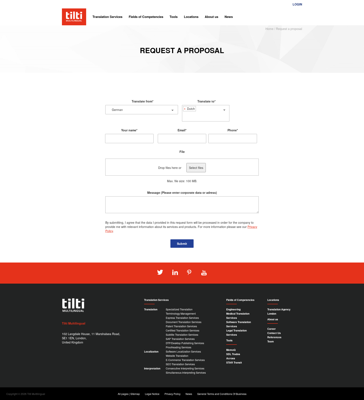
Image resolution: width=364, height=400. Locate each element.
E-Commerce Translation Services (185, 360)
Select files (196, 168)
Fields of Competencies (146, 16)
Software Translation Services (238, 324)
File (182, 151)
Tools (174, 16)
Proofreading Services (178, 347)
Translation (150, 309)
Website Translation (177, 355)
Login (297, 4)
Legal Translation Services (236, 333)
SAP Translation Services (180, 339)
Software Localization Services (183, 351)
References (274, 337)
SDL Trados (233, 354)
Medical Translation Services (237, 316)
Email (182, 130)
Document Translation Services (183, 322)
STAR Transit (234, 362)
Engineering (233, 309)
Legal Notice (152, 394)
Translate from (142, 101)
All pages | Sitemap (129, 394)
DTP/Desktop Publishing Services (185, 343)
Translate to (206, 101)
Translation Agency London (278, 311)
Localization (151, 351)
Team (270, 341)
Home (269, 29)
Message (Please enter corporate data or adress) (182, 192)
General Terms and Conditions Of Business (221, 394)
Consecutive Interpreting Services (185, 368)
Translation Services (107, 16)
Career (271, 329)
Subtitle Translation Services (182, 334)
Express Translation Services (182, 317)
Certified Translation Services (182, 330)
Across (230, 358)
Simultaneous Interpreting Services (186, 372)
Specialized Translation (179, 309)
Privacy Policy (173, 394)
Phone (233, 130)
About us (211, 16)
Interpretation (152, 368)
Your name (129, 130)
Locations (191, 16)
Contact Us (274, 333)
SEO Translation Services (180, 364)
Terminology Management (181, 313)
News (229, 16)
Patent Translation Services (181, 326)
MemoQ (231, 350)
